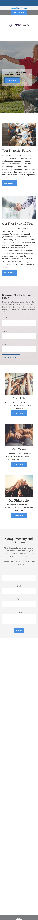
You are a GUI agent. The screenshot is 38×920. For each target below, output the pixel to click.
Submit (19, 630)
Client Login (20, 13)
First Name (6, 318)
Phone (19, 599)
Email (4, 344)
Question (19, 612)
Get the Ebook (11, 357)
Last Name (6, 331)
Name (19, 573)
